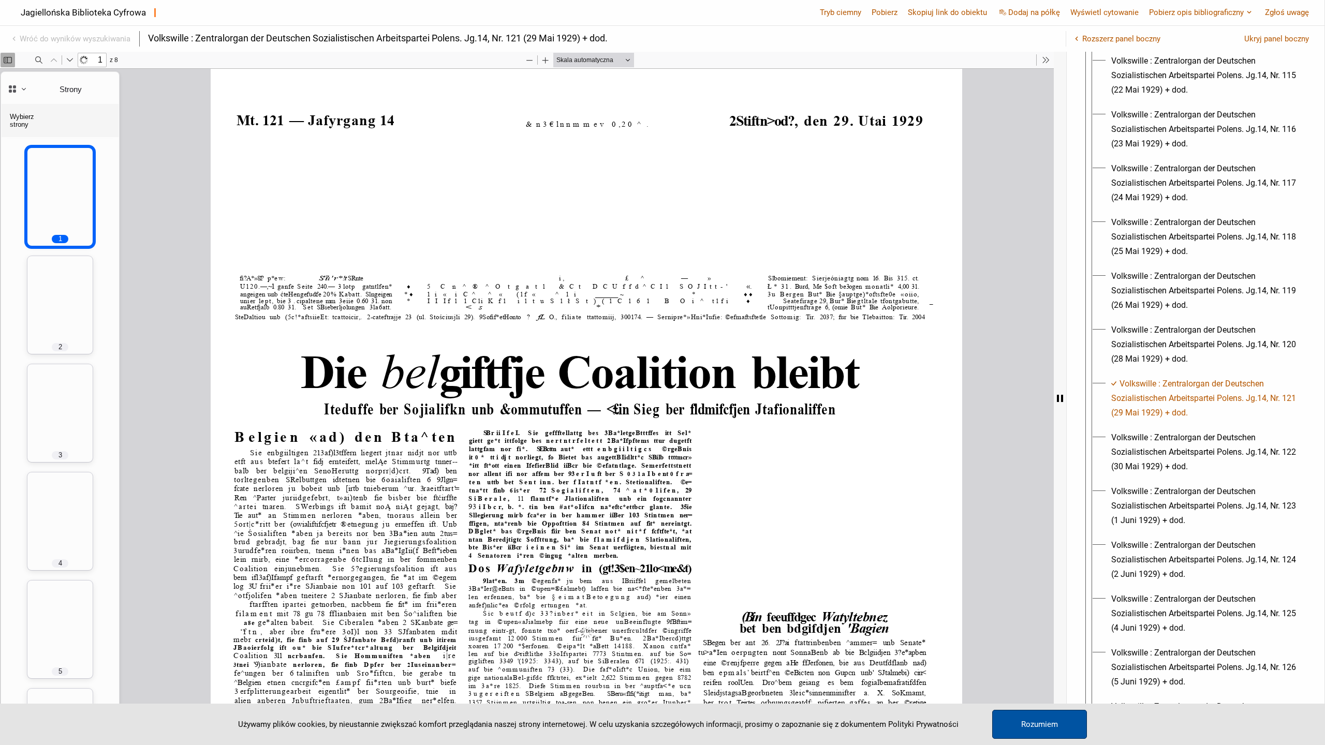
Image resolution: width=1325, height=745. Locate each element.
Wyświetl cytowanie (1104, 12)
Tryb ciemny (840, 12)
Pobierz (884, 12)
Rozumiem (1039, 724)
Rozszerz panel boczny (1121, 38)
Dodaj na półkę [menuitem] (1034, 12)
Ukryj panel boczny (1276, 38)
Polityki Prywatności (923, 724)
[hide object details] (1060, 398)
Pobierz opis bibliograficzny (1196, 12)
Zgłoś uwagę (1287, 12)
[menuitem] (1205, 75)
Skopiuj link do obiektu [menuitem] (947, 12)
